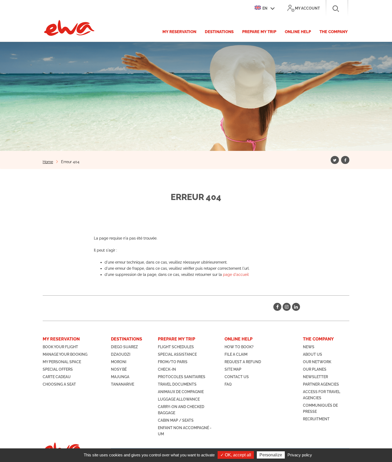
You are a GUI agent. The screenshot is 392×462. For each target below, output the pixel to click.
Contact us (237, 377)
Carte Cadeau (57, 377)
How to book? (239, 347)
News (308, 347)
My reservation (179, 31)
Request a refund (243, 362)
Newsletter (315, 377)
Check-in (167, 369)
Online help (298, 31)
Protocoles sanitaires (181, 377)
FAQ (228, 384)
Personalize (270, 455)
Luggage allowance (179, 399)
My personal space (62, 362)
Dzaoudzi (120, 354)
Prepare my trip (259, 31)
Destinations (219, 31)
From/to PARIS (172, 362)
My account (307, 8)
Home (48, 162)
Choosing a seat (59, 384)
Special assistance (177, 354)
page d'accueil (236, 274)
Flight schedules (176, 347)
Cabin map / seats (176, 420)
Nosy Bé (119, 369)
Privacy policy (299, 455)
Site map (233, 369)
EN (264, 8)
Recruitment (316, 419)
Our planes (314, 369)
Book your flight (60, 347)
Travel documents (177, 384)
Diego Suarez (124, 347)
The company (333, 31)
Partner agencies (321, 384)
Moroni (118, 362)
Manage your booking (65, 354)
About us (312, 354)
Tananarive (122, 384)
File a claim (236, 354)
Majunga (120, 377)
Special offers (58, 369)
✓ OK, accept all (235, 455)
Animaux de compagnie (181, 392)
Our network (317, 362)
